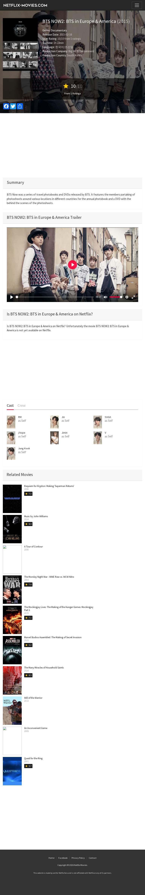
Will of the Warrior (33, 697)
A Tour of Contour (33, 546)
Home (51, 857)
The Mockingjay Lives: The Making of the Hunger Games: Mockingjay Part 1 (58, 608)
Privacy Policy (78, 857)
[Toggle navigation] (137, 5)
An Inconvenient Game (35, 728)
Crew (21, 405)
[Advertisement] (72, 145)
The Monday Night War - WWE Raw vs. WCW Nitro (49, 576)
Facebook (63, 857)
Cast (10, 405)
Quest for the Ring (33, 758)
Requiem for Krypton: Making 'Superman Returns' (49, 486)
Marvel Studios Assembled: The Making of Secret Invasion (53, 637)
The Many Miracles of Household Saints (44, 667)
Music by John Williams (36, 516)
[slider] (55, 297)
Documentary (59, 30)
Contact (92, 857)
